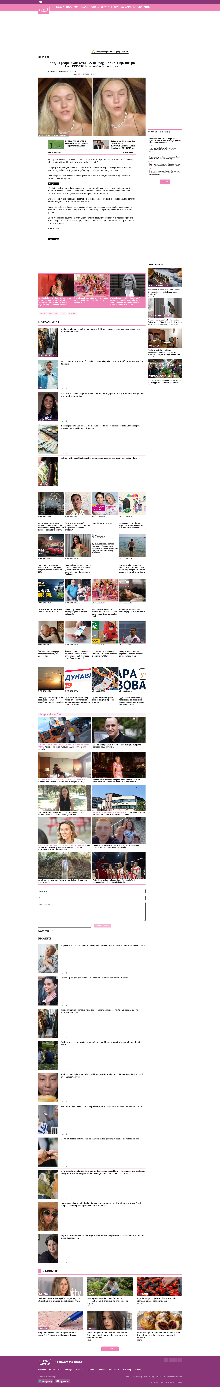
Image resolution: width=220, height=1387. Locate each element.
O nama (127, 1377)
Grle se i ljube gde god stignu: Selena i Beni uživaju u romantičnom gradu (95, 977)
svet (63, 313)
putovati (72, 313)
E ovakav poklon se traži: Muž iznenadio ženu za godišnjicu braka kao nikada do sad (100, 1138)
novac (42, 313)
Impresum (160, 1377)
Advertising (149, 1377)
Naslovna (60, 7)
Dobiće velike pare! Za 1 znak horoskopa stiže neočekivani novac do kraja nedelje (99, 457)
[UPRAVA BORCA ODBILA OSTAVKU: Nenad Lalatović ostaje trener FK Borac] (56, 145)
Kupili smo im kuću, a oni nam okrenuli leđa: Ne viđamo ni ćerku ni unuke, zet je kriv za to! (103, 945)
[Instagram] (171, 1360)
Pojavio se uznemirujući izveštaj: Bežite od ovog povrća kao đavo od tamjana (164, 381)
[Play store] (45, 1381)
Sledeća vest (128, 152)
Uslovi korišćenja (174, 1377)
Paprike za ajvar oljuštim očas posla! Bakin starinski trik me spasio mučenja (164, 158)
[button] (103, 74)
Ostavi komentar (102, 925)
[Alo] (40, 2)
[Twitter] (175, 1360)
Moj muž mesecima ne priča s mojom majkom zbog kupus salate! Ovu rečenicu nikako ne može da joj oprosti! (102, 1236)
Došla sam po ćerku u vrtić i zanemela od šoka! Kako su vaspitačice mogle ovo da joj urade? (100, 1043)
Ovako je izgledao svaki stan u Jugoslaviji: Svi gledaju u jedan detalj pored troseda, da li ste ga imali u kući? (164, 352)
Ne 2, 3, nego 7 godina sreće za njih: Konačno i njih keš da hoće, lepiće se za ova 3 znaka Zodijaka (102, 362)
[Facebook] (166, 1360)
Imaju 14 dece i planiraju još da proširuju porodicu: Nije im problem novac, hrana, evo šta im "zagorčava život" (102, 1075)
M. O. (80, 74)
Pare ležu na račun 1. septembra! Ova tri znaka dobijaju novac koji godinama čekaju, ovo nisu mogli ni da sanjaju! (102, 394)
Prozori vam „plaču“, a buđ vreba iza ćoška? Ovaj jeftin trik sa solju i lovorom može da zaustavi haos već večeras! (165, 322)
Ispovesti (105, 7)
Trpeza (147, 7)
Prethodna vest (55, 152)
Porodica (95, 7)
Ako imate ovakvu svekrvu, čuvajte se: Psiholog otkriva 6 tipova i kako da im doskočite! (102, 1106)
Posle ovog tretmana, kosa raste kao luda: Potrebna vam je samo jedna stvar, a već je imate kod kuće (164, 172)
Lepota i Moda (72, 7)
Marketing (137, 1377)
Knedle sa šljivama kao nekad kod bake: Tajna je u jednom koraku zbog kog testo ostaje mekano (158, 1335)
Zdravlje (84, 7)
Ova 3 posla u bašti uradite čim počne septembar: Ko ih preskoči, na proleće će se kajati (164, 150)
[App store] (62, 1381)
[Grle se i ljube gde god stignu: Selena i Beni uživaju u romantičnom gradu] (48, 991)
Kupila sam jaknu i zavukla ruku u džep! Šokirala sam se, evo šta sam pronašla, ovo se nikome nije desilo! (100, 330)
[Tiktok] (180, 1360)
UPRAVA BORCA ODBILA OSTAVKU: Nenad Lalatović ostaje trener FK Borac (76, 143)
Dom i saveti (126, 7)
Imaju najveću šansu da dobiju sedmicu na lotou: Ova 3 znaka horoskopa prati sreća (164, 165)
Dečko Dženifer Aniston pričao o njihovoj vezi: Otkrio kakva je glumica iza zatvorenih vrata (165, 141)
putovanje (53, 313)
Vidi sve (165, 182)
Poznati (114, 7)
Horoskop (137, 7)
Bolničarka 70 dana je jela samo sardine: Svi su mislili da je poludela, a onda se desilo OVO (165, 291)
